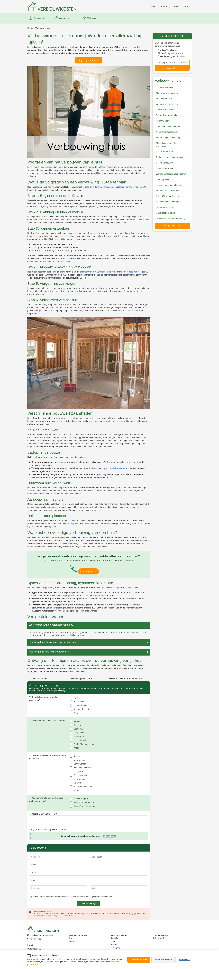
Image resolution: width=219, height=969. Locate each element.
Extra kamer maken (164, 87)
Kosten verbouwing (164, 207)
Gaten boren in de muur (166, 213)
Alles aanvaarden (138, 959)
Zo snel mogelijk (81, 799)
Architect (77, 756)
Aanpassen (184, 959)
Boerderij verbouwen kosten (168, 115)
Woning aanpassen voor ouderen (171, 174)
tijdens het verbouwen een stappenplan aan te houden (117, 187)
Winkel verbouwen (164, 152)
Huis (76, 698)
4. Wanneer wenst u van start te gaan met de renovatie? (46, 799)
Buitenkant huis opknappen (168, 202)
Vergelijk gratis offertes (88, 60)
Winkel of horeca (81, 705)
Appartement (79, 701)
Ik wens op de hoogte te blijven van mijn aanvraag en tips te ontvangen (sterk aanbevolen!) (72, 897)
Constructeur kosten (165, 110)
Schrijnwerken (80, 764)
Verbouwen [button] (38, 18)
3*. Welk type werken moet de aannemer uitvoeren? (47, 757)
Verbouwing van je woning (168, 137)
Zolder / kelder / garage (84, 744)
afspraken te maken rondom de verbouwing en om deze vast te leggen (114, 272)
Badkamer (78, 725)
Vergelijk (171, 68)
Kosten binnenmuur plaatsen (169, 185)
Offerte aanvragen (88, 903)
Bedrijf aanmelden (159, 938)
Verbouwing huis (42, 28)
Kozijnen (114, 944)
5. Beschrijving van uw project (43, 814)
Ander (76, 713)
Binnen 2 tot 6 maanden (84, 802)
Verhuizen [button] (92, 18)
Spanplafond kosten (165, 168)
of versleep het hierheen (80, 836)
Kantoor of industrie (82, 709)
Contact (186, 6)
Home (152, 6)
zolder (73, 520)
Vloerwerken (79, 779)
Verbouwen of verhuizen (167, 104)
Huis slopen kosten (164, 179)
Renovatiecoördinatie (83, 786)
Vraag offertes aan (172, 226)
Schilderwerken (80, 775)
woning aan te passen (115, 421)
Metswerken (79, 760)
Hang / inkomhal (81, 740)
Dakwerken (79, 783)
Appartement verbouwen (167, 132)
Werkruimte (79, 736)
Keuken (77, 721)
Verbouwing (164, 6)
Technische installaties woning (170, 157)
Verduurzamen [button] (65, 18)
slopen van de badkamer (113, 468)
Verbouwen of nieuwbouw (167, 191)
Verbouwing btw (163, 121)
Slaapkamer (79, 733)
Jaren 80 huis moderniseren (168, 196)
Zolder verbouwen (164, 98)
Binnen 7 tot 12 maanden (84, 806)
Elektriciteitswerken (82, 767)
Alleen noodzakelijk (163, 959)
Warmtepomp (115, 948)
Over (176, 6)
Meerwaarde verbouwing (167, 93)
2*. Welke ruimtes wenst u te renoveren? (48, 720)
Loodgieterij (79, 771)
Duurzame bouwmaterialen (168, 126)
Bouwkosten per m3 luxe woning (170, 218)
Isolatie (113, 941)
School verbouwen (164, 163)
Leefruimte (78, 729)
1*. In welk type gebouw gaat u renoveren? (43, 698)
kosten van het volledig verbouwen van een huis (52, 537)
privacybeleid (67, 916)
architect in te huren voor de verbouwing (52, 261)
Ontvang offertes (88, 571)
